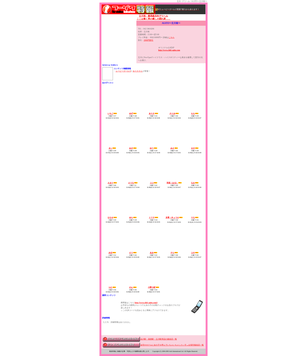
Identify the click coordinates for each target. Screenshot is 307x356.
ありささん (137, 71)
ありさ (152, 113)
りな (193, 217)
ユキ (193, 253)
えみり (110, 183)
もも (193, 113)
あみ (152, 253)
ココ (152, 183)
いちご (110, 113)
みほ (110, 253)
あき (131, 148)
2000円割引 (148, 40)
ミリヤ (152, 217)
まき (193, 148)
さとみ (172, 113)
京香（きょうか (172, 217)
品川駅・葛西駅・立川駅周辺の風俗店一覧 (158, 339)
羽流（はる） (172, 183)
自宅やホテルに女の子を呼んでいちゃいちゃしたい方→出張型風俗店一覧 (172, 345)
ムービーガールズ (123, 71)
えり (131, 253)
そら (172, 253)
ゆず (131, 113)
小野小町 (152, 287)
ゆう (152, 148)
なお (193, 183)
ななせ (110, 217)
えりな (131, 183)
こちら (171, 37)
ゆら (131, 217)
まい (110, 148)
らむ (110, 287)
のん (131, 287)
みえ (172, 148)
